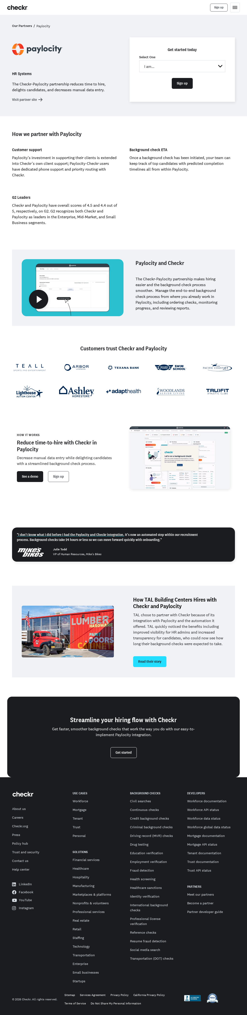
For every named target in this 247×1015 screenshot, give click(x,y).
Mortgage (79, 810)
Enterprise (80, 964)
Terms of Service (75, 1003)
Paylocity (43, 26)
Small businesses (86, 972)
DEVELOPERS (196, 793)
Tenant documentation (204, 853)
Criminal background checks (151, 827)
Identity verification (144, 896)
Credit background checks (149, 818)
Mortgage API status (202, 844)
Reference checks (143, 932)
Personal (79, 836)
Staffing (78, 938)
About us (19, 809)
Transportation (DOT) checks (151, 958)
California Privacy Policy (149, 995)
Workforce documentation (206, 801)
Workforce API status (203, 810)
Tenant (78, 818)
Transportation (84, 955)
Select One (147, 57)
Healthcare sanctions (146, 888)
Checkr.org (20, 826)
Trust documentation (203, 862)
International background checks (149, 907)
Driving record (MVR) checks (151, 836)
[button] (73, 287)
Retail (77, 929)
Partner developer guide (205, 912)
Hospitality (81, 877)
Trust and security (25, 852)
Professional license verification (145, 921)
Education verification (146, 853)
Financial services (86, 860)
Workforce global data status (209, 827)
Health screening (142, 879)
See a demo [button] (30, 476)
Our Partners (22, 26)
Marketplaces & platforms (92, 894)
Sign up (182, 83)
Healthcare (81, 868)
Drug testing (139, 844)
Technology (81, 946)
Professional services (89, 912)
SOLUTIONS (80, 852)
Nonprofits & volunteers (91, 903)
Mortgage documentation (206, 836)
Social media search (145, 950)
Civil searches (140, 801)
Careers (17, 817)
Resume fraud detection (148, 941)
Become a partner (200, 903)
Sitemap (69, 995)
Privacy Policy (119, 995)
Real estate (81, 920)
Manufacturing (83, 886)
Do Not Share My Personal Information (116, 1003)
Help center (20, 869)
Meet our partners (200, 894)
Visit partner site (24, 99)
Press (16, 835)
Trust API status (199, 870)
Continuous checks (144, 810)
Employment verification (148, 862)
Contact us (20, 861)
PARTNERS (194, 886)
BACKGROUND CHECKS (145, 793)
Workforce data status (203, 818)
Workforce (80, 801)
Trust (76, 827)
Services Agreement (93, 995)
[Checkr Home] (17, 7)
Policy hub (20, 843)
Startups (79, 981)
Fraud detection (142, 870)
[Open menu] (235, 7)
